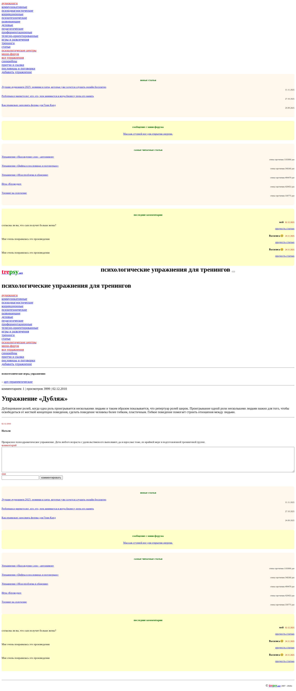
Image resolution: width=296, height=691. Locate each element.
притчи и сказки (13, 65)
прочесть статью (284, 228)
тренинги (8, 43)
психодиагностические (17, 10)
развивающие (11, 21)
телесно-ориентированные (20, 36)
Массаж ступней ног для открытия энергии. (148, 133)
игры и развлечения (15, 39)
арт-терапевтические (18, 381)
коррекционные (12, 14)
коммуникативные (14, 7)
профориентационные (17, 32)
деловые (7, 25)
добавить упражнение (17, 72)
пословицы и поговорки (18, 68)
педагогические (12, 28)
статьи (6, 46)
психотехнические (14, 18)
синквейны (9, 61)
